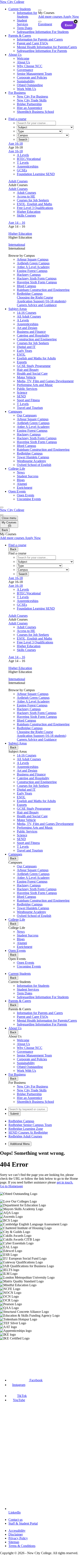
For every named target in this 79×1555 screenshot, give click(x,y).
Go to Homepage (11, 1186)
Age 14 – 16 (16, 222)
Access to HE (26, 196)
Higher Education (28, 211)
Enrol (68, 25)
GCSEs (22, 170)
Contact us (15, 1519)
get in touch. (65, 1182)
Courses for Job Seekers (33, 200)
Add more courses (50, 16)
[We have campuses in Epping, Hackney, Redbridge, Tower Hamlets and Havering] (20, 1355)
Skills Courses (26, 215)
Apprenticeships (27, 166)
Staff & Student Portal (23, 1523)
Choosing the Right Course (35, 297)
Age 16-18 (15, 143)
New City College (12, 510)
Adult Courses (18, 181)
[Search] (40, 21)
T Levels (23, 162)
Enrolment (45, 24)
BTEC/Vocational (29, 159)
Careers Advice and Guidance (37, 305)
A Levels (23, 155)
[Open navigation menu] (1, 507)
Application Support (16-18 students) (41, 301)
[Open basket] (40, 10)
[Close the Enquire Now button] (75, 21)
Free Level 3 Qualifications (35, 208)
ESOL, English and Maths (34, 204)
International (16, 244)
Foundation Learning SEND (36, 174)
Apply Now (71, 16)
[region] (39, 1266)
